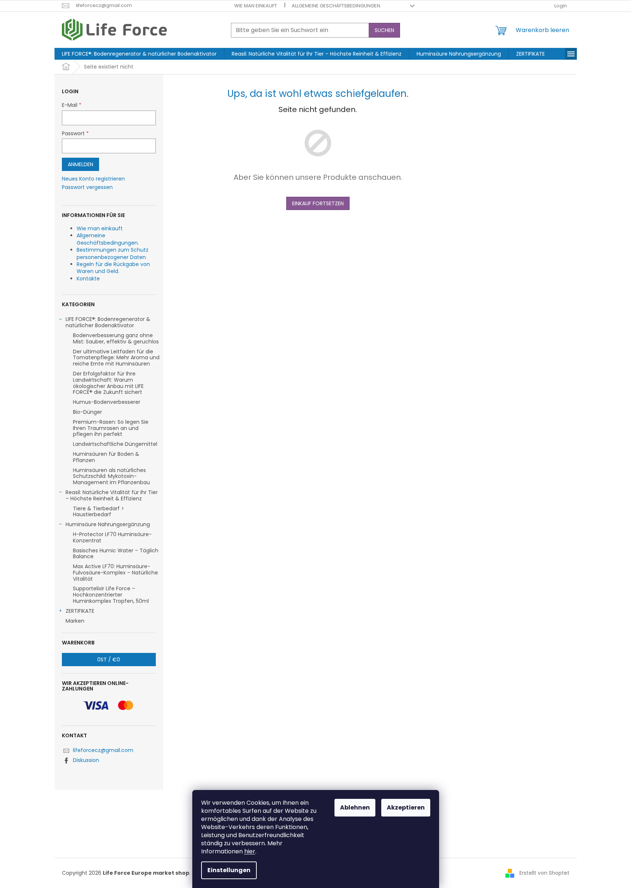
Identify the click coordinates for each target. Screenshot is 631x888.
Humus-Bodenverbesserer (106, 402)
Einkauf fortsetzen (318, 203)
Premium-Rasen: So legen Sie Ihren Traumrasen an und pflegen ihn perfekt (110, 428)
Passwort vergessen (87, 187)
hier (249, 851)
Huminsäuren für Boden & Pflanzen (106, 457)
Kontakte (88, 278)
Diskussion (86, 760)
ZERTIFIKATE (80, 611)
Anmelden (80, 164)
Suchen (384, 30)
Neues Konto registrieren (93, 178)
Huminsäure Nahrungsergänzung (108, 524)
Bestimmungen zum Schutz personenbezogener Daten (112, 253)
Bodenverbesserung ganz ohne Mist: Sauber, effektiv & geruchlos (116, 338)
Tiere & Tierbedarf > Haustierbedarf (98, 511)
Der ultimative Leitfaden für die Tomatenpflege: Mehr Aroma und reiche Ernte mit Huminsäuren (116, 358)
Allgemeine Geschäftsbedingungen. (336, 5)
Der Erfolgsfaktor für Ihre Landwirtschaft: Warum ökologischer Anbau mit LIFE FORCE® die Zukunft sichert (108, 383)
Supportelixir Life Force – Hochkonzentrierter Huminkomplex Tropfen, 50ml (111, 595)
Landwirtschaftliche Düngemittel (115, 444)
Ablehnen (355, 807)
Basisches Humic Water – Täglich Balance (115, 553)
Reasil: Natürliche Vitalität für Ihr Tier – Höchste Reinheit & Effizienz (112, 495)
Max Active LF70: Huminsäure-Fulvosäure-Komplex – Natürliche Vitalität (115, 573)
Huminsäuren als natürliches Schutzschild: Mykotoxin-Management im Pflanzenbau (111, 476)
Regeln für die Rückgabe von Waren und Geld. (113, 268)
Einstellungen (228, 870)
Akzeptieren (406, 807)
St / (108, 659)
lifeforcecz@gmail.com (103, 750)
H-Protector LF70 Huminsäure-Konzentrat (112, 537)
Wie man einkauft (255, 5)
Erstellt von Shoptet (544, 873)
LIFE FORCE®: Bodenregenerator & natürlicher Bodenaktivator (108, 322)
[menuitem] (139, 54)
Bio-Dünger (87, 412)
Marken (75, 621)
